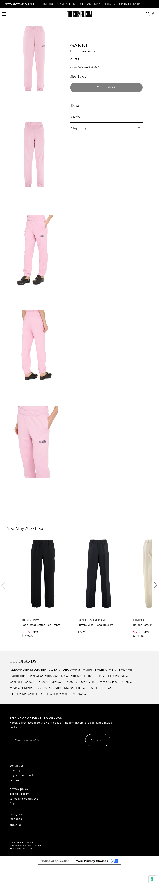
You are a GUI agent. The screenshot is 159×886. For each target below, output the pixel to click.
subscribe (97, 740)
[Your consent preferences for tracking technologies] (152, 879)
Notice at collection (55, 861)
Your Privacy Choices (92, 861)
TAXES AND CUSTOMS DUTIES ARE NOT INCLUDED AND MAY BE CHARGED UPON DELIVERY (79, 4)
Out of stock (106, 87)
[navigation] (16, 4)
